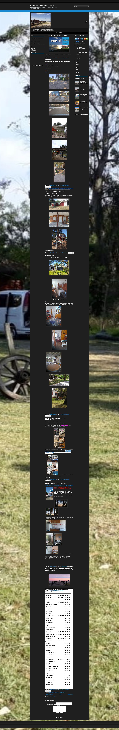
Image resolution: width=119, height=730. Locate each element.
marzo (78, 58)
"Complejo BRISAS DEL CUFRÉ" (57, 62)
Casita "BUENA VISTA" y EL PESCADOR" (55, 419)
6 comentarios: (65, 252)
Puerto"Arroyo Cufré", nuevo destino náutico (44, 29)
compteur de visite (33, 49)
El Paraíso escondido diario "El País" (84, 95)
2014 (77, 69)
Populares (77, 41)
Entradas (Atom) (53, 696)
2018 (77, 62)
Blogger (41, 65)
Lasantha (57, 728)
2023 (77, 46)
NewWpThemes (47, 728)
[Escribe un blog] (47, 59)
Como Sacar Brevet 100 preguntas (81, 114)
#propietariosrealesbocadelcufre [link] (56, 590)
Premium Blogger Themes (63, 728)
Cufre (63, 189)
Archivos (83, 41)
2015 (77, 67)
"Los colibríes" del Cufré (56, 35)
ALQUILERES (56, 188)
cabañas (46, 189)
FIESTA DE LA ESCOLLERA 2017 (83, 102)
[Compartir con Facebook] (49, 59)
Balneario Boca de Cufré (68, 188)
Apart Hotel (62, 188)
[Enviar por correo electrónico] (45, 59)
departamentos (67, 189)
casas (53, 189)
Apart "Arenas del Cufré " (56, 483)
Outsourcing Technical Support (72, 728)
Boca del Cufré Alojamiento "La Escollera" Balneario (84, 82)
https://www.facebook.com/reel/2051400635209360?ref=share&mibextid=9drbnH (59, 485)
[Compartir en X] (48, 59)
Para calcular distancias (35, 40)
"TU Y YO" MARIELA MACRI (55, 191)
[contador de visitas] (33, 48)
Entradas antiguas (70, 694)
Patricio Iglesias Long (54, 57)
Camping (50, 189)
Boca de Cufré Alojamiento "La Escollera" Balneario (84, 88)
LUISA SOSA (49, 255)
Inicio (32, 11)
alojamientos (51, 188)
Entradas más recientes (49, 694)
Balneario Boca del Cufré (42, 5)
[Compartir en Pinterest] (50, 59)
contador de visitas (33, 50)
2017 (77, 64)
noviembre (79, 47)
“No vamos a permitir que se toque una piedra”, (84, 108)
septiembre (79, 56)
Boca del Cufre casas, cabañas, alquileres (59, 569)
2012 (77, 72)
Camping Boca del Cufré (79, 78)
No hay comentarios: (66, 57)
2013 (77, 71)
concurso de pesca (58, 189)
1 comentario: (64, 566)
